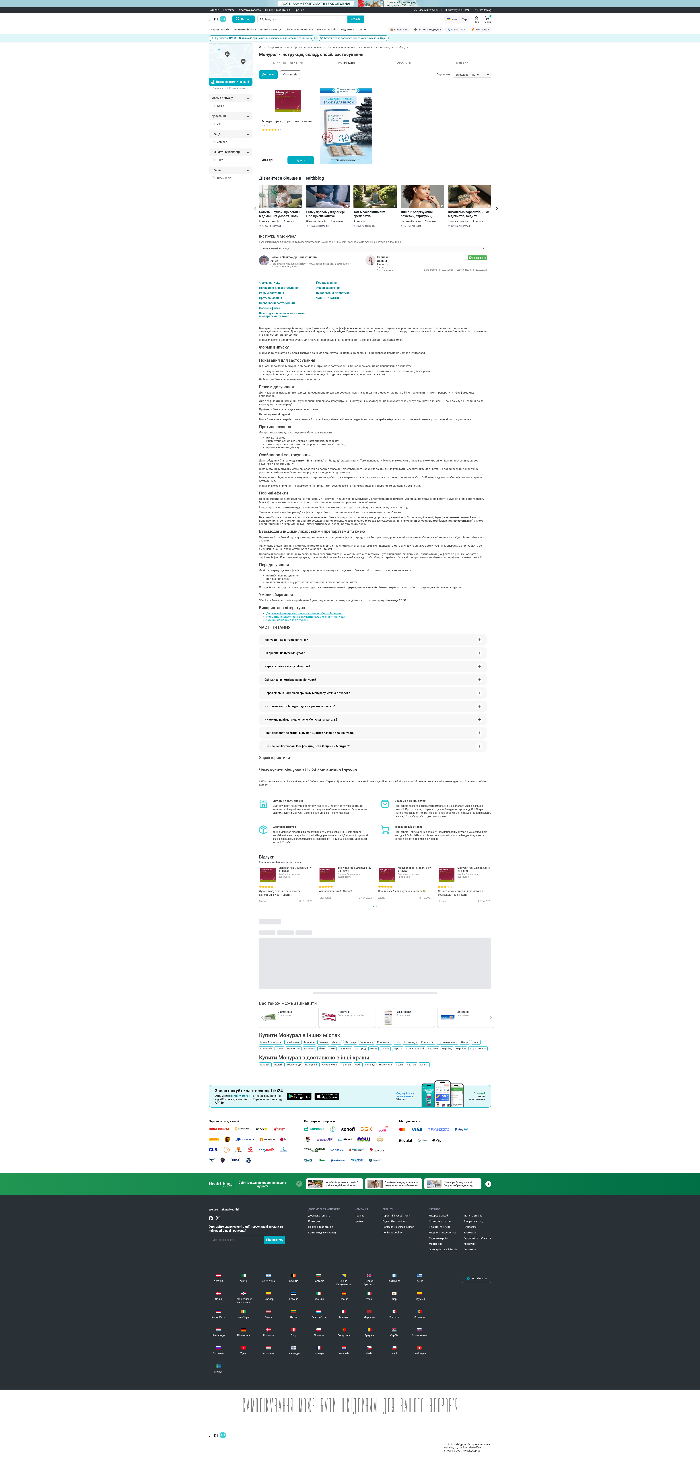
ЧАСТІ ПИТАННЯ (327, 298)
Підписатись (274, 1239)
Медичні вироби (326, 29)
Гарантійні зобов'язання (396, 1215)
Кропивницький (447, 1042)
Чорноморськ (478, 1048)
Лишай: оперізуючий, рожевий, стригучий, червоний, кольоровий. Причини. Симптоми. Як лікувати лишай (419, 214)
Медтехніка (347, 29)
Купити (301, 160)
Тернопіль (345, 1048)
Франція (346, 1064)
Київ (397, 1042)
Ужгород (360, 1048)
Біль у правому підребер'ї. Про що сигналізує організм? (326, 214)
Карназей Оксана (383, 259)
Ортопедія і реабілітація (443, 1249)
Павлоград (293, 1048)
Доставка (268, 74)
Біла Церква (293, 1042)
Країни (359, 1221)
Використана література (333, 293)
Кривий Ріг (427, 1042)
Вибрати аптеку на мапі (232, 81)
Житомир (350, 1042)
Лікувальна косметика (299, 29)
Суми (332, 1048)
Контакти (228, 10)
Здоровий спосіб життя (477, 1238)
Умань (373, 1048)
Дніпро (336, 1042)
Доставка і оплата (250, 10)
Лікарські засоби (219, 29)
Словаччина (329, 1064)
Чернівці (447, 1048)
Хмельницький (415, 1048)
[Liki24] (217, 1435)
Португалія (311, 1064)
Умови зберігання (328, 287)
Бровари (309, 1042)
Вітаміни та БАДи (270, 29)
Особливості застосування (277, 303)
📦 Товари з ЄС (399, 29)
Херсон (397, 1048)
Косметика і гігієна (245, 29)
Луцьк (464, 1042)
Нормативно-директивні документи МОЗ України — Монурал (305, 616)
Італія (399, 1064)
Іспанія (424, 1064)
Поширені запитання (277, 10)
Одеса (279, 1048)
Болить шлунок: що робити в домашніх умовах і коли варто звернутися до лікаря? (279, 214)
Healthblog (485, 10)
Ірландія (265, 1064)
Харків (385, 1048)
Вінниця (323, 1042)
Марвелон (463, 1012)
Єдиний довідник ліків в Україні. (287, 620)
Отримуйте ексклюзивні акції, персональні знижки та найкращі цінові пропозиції (246, 1228)
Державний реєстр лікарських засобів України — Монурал (304, 613)
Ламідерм (285, 1012)
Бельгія (278, 1064)
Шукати (356, 19)
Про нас (299, 10)
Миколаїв (266, 1048)
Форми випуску (269, 282)
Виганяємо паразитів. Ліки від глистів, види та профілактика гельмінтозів (469, 214)
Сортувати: (444, 74)
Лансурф (344, 1012)
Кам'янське (384, 1042)
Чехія (358, 1064)
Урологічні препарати (308, 47)
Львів (475, 1042)
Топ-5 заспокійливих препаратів (369, 214)
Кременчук (410, 1042)
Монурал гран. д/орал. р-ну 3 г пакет (287, 121)
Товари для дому (474, 1221)
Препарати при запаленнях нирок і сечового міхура (360, 47)
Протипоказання (270, 298)
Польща (370, 1064)
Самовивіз (290, 74)
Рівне (322, 1048)
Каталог (214, 10)
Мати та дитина (473, 1215)
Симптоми (470, 1249)
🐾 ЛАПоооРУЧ (456, 29)
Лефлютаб (404, 1012)
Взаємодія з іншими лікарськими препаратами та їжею (282, 315)
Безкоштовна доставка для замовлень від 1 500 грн (355, 38)
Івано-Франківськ (271, 1042)
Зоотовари (470, 1232)
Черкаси (433, 1048)
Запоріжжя (366, 1042)
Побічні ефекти (269, 308)
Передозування (327, 282)
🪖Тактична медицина (427, 29)
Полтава (309, 1048)
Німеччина (385, 1064)
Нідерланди (294, 1064)
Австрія (411, 1064)
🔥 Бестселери (480, 29)
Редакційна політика (394, 1221)
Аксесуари (470, 1243)
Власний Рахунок (428, 10)
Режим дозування (271, 293)
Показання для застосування (279, 287)
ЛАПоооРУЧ (471, 1226)
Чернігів (461, 1048)
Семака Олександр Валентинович (294, 257)
